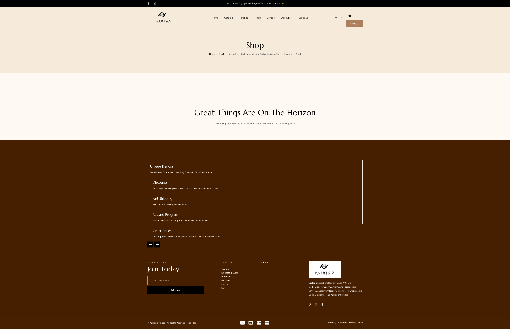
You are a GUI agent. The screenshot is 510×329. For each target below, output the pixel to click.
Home (212, 54)
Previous (150, 244)
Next (157, 244)
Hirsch (221, 54)
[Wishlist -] (354, 17)
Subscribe (175, 290)
